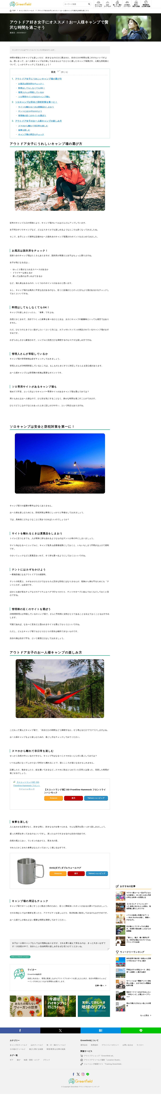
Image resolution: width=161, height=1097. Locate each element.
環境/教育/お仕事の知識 (56, 1049)
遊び (18, 1060)
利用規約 (94, 1045)
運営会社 (83, 1045)
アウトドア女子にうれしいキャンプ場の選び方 (38, 79)
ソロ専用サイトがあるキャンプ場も (34, 97)
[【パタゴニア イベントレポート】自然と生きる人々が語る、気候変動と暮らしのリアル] (120, 903)
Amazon (53, 798)
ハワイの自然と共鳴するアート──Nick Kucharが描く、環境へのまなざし (138, 917)
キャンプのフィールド (18, 1045)
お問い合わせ (128, 1045)
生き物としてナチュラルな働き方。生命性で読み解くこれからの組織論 (138, 928)
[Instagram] (82, 1073)
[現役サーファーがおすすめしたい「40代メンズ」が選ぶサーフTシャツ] (120, 991)
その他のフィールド (18, 1049)
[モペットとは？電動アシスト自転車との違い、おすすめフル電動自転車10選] (120, 980)
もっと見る (144, 1015)
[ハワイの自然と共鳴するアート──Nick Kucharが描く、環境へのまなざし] (120, 914)
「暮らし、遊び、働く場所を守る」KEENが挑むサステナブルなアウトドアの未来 (138, 940)
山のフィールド (37, 1045)
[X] (60, 1030)
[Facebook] (20, 1030)
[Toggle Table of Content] (63, 72)
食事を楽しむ (24, 130)
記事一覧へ (99, 985)
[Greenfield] (20, 3)
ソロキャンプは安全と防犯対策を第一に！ (36, 102)
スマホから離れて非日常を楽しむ (33, 126)
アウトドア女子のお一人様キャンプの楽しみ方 (38, 121)
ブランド (46, 1060)
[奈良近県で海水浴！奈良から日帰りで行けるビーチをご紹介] (120, 957)
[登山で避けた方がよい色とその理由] (120, 1002)
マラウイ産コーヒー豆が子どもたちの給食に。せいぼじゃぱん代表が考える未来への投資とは (138, 895)
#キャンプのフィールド (20, 957)
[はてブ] (100, 1030)
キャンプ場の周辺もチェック (31, 134)
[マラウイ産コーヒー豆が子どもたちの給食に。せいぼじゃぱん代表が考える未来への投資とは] (120, 892)
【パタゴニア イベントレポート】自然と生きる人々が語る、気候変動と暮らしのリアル (138, 906)
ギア (11, 1060)
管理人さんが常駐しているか (31, 92)
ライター (140, 1045)
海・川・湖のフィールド (56, 1045)
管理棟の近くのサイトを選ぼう (32, 116)
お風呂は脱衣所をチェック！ (31, 84)
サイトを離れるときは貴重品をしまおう (36, 107)
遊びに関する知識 (36, 1049)
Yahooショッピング (96, 798)
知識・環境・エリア (32, 1060)
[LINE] (87, 1073)
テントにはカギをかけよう (30, 111)
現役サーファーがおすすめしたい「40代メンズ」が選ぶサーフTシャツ (138, 994)
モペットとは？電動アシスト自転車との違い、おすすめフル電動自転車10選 (138, 983)
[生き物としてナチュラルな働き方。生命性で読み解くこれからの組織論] (120, 925)
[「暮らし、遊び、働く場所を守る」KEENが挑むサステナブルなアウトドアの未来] (120, 936)
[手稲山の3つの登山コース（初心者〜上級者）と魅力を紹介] (120, 968)
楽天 (73, 798)
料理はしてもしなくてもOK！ (31, 88)
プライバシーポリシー (110, 1045)
